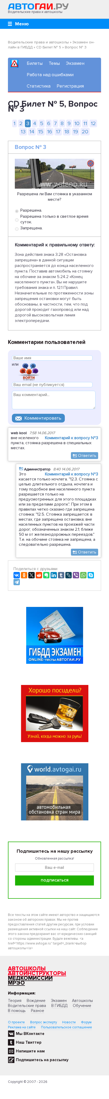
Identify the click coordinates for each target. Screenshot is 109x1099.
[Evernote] (46, 575)
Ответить (87, 455)
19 (75, 131)
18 (66, 131)
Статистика (39, 86)
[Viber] (76, 575)
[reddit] (39, 575)
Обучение (82, 1005)
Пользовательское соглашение (66, 1027)
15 (40, 131)
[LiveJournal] (68, 575)
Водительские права (27, 1005)
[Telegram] (16, 582)
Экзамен (75, 63)
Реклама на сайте (22, 1027)
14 (31, 131)
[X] (31, 575)
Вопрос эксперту (43, 1022)
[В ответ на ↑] (21, 468)
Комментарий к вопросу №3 (71, 437)
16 (49, 131)
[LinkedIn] (54, 575)
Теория (14, 1000)
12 (93, 123)
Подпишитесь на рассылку (42, 1059)
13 (23, 131)
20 (85, 131)
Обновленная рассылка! (54, 858)
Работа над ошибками (50, 74)
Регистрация (70, 86)
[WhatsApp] (83, 575)
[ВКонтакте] (16, 575)
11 (85, 123)
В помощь (17, 1010)
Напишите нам (30, 1051)
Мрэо (16, 983)
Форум (86, 1022)
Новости (69, 1022)
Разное (37, 1010)
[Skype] (91, 575)
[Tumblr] (61, 575)
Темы (54, 63)
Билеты (35, 63)
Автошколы (27, 968)
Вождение (36, 1000)
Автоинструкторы (37, 973)
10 (77, 123)
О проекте (16, 1022)
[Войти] (29, 371)
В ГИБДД (59, 1005)
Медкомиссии (30, 978)
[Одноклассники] (24, 575)
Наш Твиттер (29, 1042)
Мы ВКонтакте (30, 1033)
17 (58, 131)
